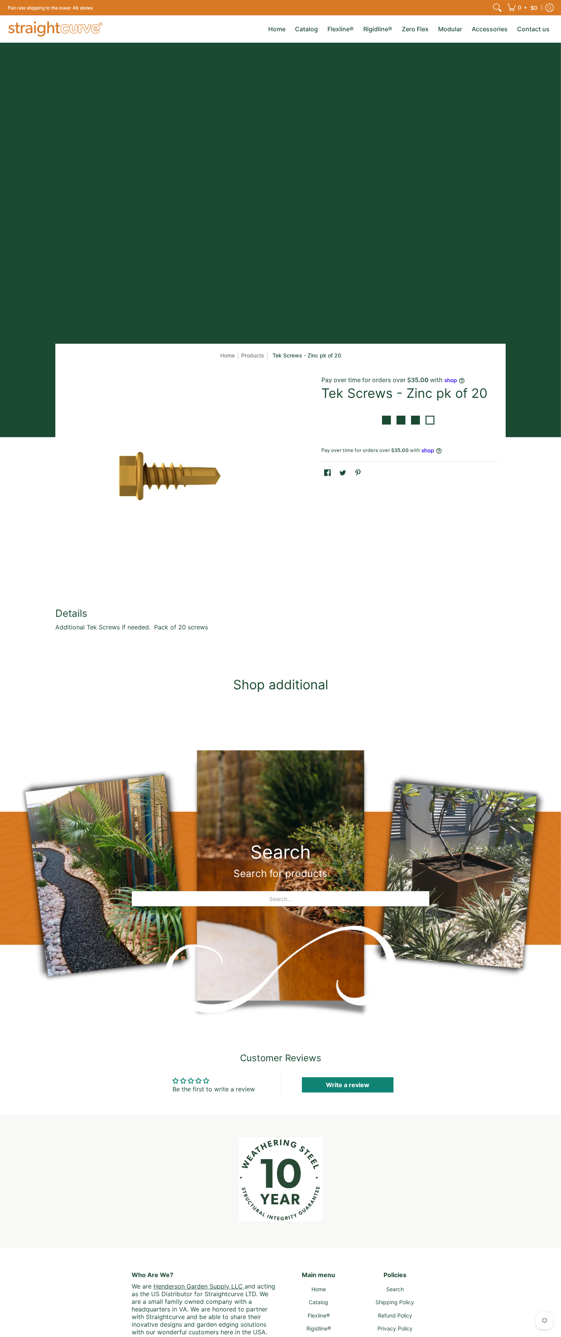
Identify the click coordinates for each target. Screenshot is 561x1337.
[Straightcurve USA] (55, 29)
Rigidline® (318, 1328)
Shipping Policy (395, 1302)
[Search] (497, 7)
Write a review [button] (347, 1085)
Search (395, 1289)
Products (252, 355)
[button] (523, 7)
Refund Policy (395, 1315)
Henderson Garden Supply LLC (199, 1286)
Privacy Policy (395, 1328)
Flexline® (319, 1315)
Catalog (318, 1302)
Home (227, 355)
